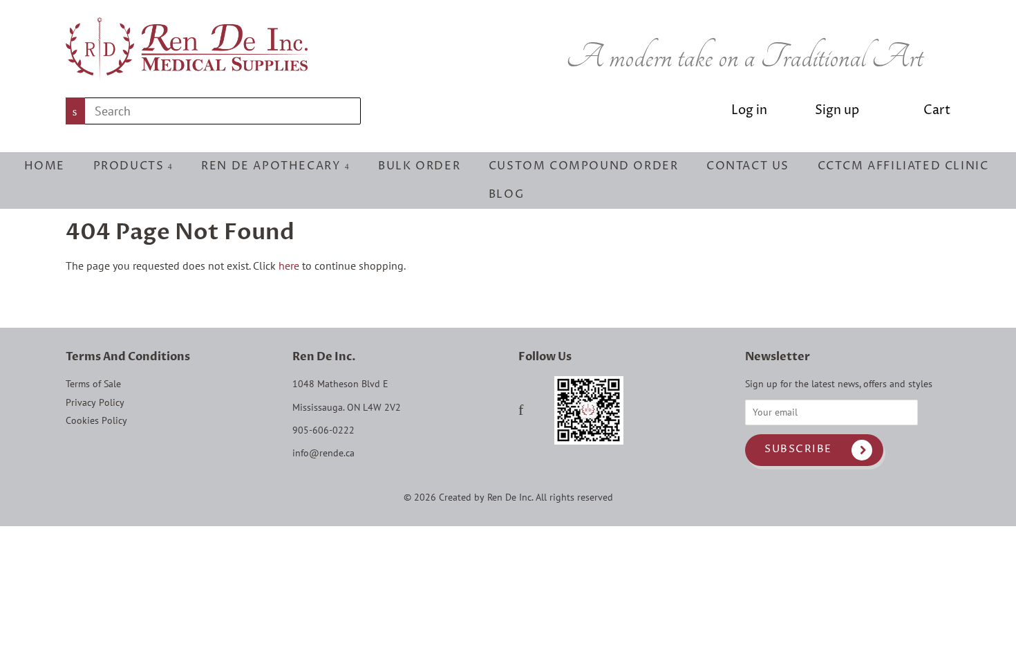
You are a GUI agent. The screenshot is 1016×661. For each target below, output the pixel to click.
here (289, 265)
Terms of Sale (93, 384)
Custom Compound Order (584, 166)
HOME (44, 166)
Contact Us (747, 166)
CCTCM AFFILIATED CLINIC (903, 166)
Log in (749, 110)
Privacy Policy (95, 402)
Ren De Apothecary (273, 166)
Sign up (837, 110)
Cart (936, 110)
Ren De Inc (509, 497)
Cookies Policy (96, 420)
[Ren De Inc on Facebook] (520, 411)
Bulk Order (419, 166)
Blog (506, 194)
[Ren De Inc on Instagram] (539, 411)
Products (130, 166)
